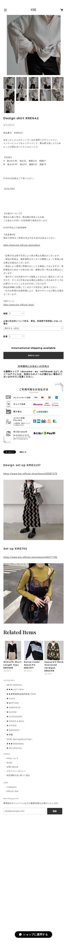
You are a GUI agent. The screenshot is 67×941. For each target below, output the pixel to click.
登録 (55, 811)
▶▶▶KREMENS (15, 743)
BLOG (9, 762)
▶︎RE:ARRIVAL (14, 748)
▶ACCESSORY (15, 716)
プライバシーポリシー (16, 771)
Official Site (12, 791)
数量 (5, 336)
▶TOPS (11, 698)
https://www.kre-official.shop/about (21, 245)
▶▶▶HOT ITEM (15, 689)
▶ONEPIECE (14, 707)
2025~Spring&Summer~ (20, 739)
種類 (5, 313)
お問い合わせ (12, 767)
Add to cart (33, 355)
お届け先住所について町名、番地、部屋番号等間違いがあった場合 (32, 322)
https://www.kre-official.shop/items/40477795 (30, 557)
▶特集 (10, 734)
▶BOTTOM (13, 703)
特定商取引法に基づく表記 (18, 775)
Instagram (12, 787)
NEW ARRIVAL (15, 685)
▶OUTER (12, 712)
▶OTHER (12, 725)
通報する (23, 452)
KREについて (13, 758)
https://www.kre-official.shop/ (18, 305)
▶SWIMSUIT (13, 730)
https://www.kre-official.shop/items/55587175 (30, 473)
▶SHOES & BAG (15, 721)
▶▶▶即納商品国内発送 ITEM (21, 694)
